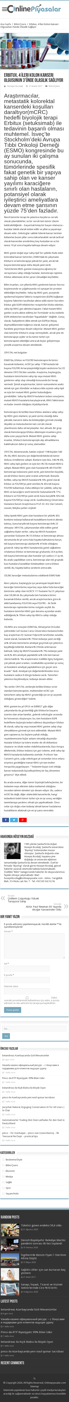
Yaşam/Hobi (12, 1193)
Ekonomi (10, 1171)
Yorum (8, 931)
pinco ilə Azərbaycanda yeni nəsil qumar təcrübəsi (28, 1097)
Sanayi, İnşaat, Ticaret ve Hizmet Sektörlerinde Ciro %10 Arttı (42, 1286)
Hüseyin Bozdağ (15, 86)
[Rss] (34, 1378)
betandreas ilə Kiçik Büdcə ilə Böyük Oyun (24, 1087)
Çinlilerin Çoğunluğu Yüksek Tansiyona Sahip (23, 899)
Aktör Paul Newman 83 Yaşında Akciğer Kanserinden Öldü (43, 907)
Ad (6, 963)
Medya (9, 1176)
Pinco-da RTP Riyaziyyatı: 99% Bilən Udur (23, 1078)
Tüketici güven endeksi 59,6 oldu (41, 1225)
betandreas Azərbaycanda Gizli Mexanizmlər (25, 1055)
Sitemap (34, 1386)
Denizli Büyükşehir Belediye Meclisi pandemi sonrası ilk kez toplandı (43, 1242)
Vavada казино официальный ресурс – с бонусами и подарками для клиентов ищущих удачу (32, 1321)
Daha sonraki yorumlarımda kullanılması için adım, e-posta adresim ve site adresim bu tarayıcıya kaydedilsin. (31, 1000)
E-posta (9, 975)
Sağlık (9, 1182)
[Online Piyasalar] (35, 8)
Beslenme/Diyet (14, 1159)
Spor (8, 1188)
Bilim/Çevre (20, 24)
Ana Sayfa (5, 24)
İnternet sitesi (11, 986)
